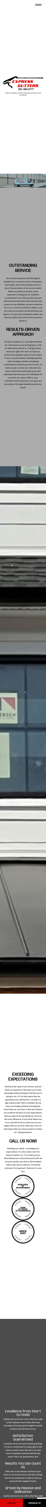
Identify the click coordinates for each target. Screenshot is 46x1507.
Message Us (34, 1503)
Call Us (11, 1503)
